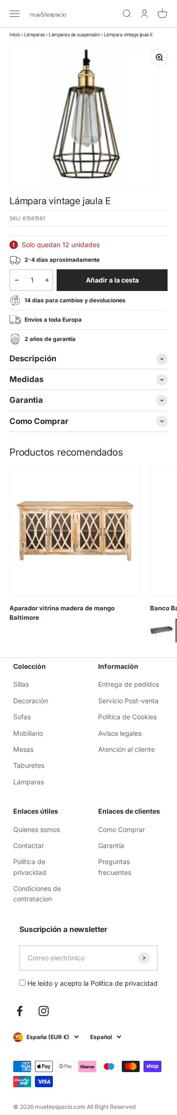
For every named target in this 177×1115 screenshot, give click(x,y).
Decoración (30, 701)
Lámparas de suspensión (74, 34)
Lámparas (34, 34)
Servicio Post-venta (128, 701)
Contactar (28, 845)
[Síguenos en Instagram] (43, 1011)
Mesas (23, 749)
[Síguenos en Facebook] (19, 1011)
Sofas (22, 717)
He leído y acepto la (91, 983)
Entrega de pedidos (128, 684)
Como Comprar (121, 829)
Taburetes (28, 765)
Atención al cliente (126, 749)
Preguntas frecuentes (114, 866)
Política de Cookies (127, 717)
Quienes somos (36, 829)
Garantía (111, 845)
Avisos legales (120, 733)
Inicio (14, 34)
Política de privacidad (29, 866)
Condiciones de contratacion (37, 893)
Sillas (21, 684)
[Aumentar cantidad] (47, 280)
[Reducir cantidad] (16, 280)
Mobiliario (28, 733)
